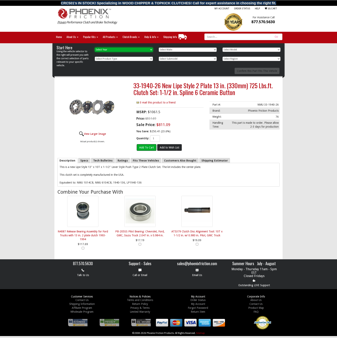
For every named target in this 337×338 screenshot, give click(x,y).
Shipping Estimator (214, 160)
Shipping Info (170, 37)
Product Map (256, 307)
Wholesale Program (81, 311)
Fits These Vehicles (146, 160)
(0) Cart (272, 8)
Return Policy (140, 303)
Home (59, 37)
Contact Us (82, 300)
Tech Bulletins (103, 160)
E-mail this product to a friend (158, 102)
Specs (84, 160)
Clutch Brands (130, 37)
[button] (240, 326)
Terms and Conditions (140, 300)
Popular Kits (89, 37)
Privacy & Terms (140, 307)
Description (67, 160)
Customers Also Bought (180, 160)
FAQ (256, 311)
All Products (109, 37)
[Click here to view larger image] (92, 106)
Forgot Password (198, 307)
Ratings (123, 160)
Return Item (198, 311)
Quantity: (142, 138)
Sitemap (200, 333)
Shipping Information (82, 303)
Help (257, 8)
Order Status (242, 8)
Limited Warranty (140, 311)
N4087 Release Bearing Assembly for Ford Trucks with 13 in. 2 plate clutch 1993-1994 (83, 235)
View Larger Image (95, 133)
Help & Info (150, 37)
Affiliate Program (82, 307)
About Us (71, 37)
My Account (222, 8)
